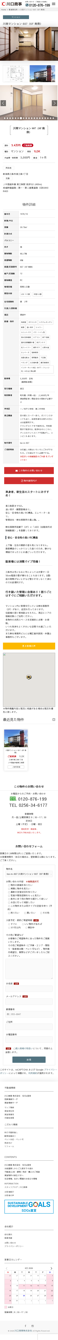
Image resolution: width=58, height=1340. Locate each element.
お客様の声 (29, 645)
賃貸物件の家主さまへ (14, 1175)
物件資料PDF (30, 480)
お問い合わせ (10, 1242)
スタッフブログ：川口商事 (15, 1187)
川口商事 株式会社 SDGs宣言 (17, 1095)
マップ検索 (9, 1107)
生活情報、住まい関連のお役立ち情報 (20, 1178)
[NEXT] (51, 1268)
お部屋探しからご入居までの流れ (18, 1168)
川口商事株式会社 (23, 1330)
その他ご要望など (15, 934)
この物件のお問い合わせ (30, 470)
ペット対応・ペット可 (14, 1139)
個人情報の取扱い (24, 1048)
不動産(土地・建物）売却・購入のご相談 (22, 1171)
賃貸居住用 (9, 1111)
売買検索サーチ (11, 1099)
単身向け (8, 1142)
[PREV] (7, 1268)
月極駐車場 (9, 1117)
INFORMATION (11, 1183)
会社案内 (8, 1234)
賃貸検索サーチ (11, 1102)
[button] (29, 677)
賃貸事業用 (9, 1114)
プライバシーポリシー (14, 1246)
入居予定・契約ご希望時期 (22, 920)
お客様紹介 (9, 1191)
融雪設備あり (10, 1136)
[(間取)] (16, 81)
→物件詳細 (16, 767)
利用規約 (32, 1073)
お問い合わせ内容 (22, 881)
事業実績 (8, 1238)
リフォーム (9, 1146)
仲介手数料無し (11, 1132)
